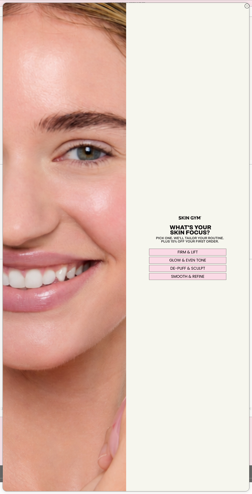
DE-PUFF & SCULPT (187, 268)
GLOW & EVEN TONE (187, 260)
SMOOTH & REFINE (187, 276)
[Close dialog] (247, 6)
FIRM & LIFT (188, 252)
